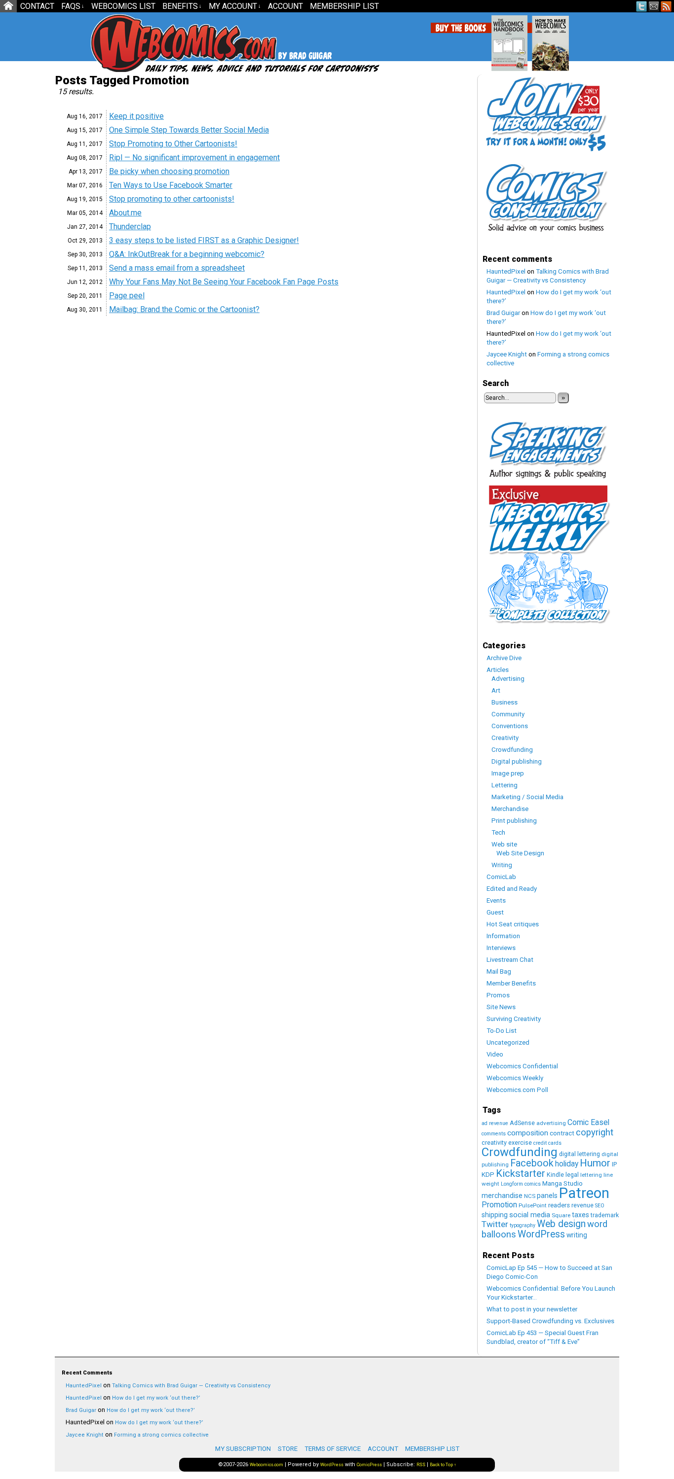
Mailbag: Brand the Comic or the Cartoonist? (184, 309)
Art (495, 690)
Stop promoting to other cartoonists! (171, 199)
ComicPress (369, 1464)
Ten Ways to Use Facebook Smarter (170, 185)
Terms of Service (332, 1448)
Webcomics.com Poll (517, 1089)
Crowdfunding (512, 749)
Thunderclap (130, 226)
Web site (504, 844)
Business (504, 702)
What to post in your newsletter (532, 1309)
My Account (235, 6)
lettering (591, 1174)
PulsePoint (533, 1205)
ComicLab (501, 876)
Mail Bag (499, 971)
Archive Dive (504, 658)
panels (547, 1195)
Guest (495, 912)
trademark (605, 1215)
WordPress (541, 1234)
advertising (551, 1123)
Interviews (501, 947)
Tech (498, 832)
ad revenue (495, 1123)
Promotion (499, 1204)
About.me (125, 212)
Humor (595, 1163)
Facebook (532, 1163)
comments (494, 1133)
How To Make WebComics (600, 39)
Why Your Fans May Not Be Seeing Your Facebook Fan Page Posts (223, 281)
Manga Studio (562, 1183)
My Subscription (243, 1448)
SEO (599, 1205)
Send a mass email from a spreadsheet (177, 268)
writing (576, 1235)
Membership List (344, 6)
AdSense (522, 1123)
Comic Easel (588, 1122)
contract (562, 1133)
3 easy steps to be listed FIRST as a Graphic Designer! (204, 240)
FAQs (72, 6)
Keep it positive (136, 116)
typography (522, 1225)
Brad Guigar (503, 313)
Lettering (504, 785)
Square (561, 1215)
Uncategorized (508, 1042)
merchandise (502, 1195)
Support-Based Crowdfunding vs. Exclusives (550, 1321)
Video (495, 1054)
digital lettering (579, 1154)
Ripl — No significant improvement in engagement (194, 157)
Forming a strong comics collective (161, 1435)
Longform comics (521, 1184)
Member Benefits (511, 983)
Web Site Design (520, 853)
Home (8, 6)
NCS (529, 1196)
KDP (488, 1174)
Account (285, 6)
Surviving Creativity (514, 1018)
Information (503, 936)
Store (288, 1448)
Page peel (127, 295)
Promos (498, 995)
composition (527, 1132)
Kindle (555, 1174)
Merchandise (509, 808)
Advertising (507, 678)
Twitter (642, 6)
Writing (501, 865)
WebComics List (123, 6)
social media (529, 1214)
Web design (561, 1224)
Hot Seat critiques (513, 924)
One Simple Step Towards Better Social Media (189, 130)
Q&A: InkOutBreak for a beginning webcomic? (186, 254)
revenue (582, 1205)
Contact (37, 6)
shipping (495, 1215)
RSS (666, 6)
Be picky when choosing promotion (169, 171)
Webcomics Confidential (522, 1066)
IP (614, 1164)
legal (572, 1174)
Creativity (505, 737)
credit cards (547, 1143)
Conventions (509, 726)
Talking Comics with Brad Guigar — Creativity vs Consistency (191, 1385)
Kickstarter (520, 1173)
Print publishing (514, 820)
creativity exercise (507, 1142)
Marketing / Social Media (527, 797)
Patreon (584, 1193)
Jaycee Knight (507, 354)
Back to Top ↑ (443, 1464)
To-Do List (502, 1030)
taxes (580, 1215)
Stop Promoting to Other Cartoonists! (173, 143)
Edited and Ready (512, 888)
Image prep (507, 773)
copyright (594, 1132)
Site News (501, 1007)
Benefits (182, 6)
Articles (498, 669)
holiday (566, 1163)
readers (559, 1205)
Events (496, 900)
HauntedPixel (506, 271)
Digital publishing (516, 761)
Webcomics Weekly (515, 1078)
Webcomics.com (143, 43)
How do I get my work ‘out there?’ (156, 1398)
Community (507, 714)
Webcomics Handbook (559, 38)
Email (654, 6)
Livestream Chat (510, 959)
